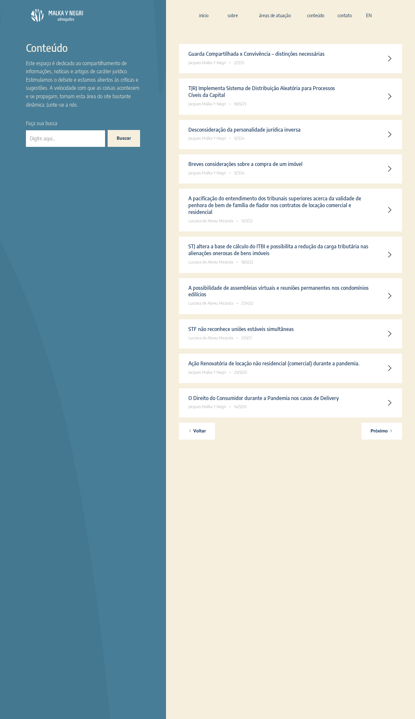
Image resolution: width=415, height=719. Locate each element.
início (203, 15)
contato (345, 15)
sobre (233, 15)
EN (369, 15)
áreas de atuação (275, 15)
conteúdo (315, 15)
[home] (57, 15)
